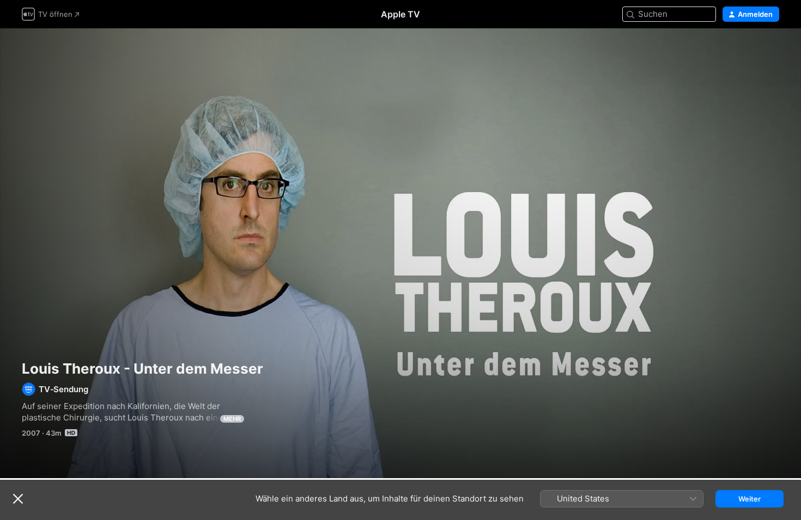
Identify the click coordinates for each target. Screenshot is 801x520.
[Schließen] (18, 499)
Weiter (749, 498)
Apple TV (400, 14)
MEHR (232, 419)
